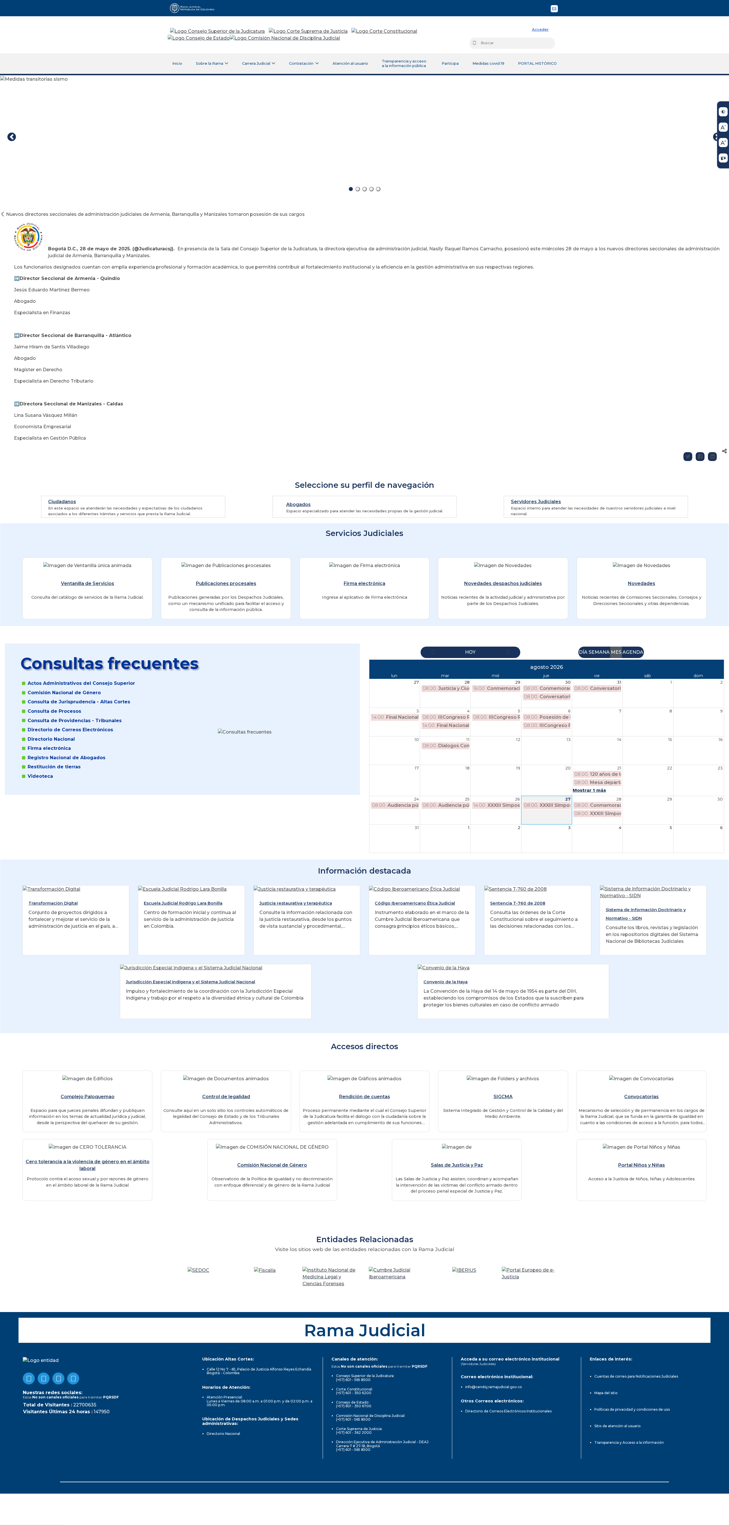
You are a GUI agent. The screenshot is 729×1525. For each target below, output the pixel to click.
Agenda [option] (632, 652)
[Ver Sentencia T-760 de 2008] (515, 889)
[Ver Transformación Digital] (51, 889)
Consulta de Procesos (54, 711)
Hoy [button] (470, 652)
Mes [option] (616, 652)
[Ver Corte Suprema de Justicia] (308, 31)
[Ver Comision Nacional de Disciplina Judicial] (285, 38)
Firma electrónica (364, 583)
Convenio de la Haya (445, 981)
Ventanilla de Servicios (87, 583)
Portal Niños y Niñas (641, 1165)
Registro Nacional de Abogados (66, 757)
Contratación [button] (301, 63)
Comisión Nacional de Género (64, 692)
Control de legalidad (226, 1096)
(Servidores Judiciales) (478, 1364)
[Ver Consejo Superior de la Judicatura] (217, 31)
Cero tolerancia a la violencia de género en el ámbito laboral (88, 1165)
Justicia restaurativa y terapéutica (295, 903)
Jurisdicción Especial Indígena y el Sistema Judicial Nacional (190, 981)
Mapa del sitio (606, 1393)
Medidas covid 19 (488, 63)
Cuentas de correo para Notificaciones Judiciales (636, 1376)
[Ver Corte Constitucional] (384, 31)
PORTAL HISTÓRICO (537, 63)
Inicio (177, 63)
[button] (433, 652)
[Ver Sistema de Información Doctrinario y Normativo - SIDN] (653, 892)
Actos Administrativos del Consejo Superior (81, 683)
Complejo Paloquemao (87, 1096)
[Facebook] (700, 456)
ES (555, 9)
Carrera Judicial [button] (256, 63)
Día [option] (583, 652)
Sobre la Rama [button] (209, 63)
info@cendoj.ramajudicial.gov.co (493, 1387)
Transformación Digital (53, 903)
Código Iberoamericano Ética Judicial (415, 903)
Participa (450, 63)
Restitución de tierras (54, 766)
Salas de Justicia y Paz (457, 1165)
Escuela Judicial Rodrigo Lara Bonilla (183, 903)
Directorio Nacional (51, 739)
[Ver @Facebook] (29, 1378)
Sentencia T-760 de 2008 (517, 903)
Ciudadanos (62, 501)
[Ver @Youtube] (44, 1378)
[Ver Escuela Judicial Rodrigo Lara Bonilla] (182, 889)
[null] (3, 214)
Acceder (540, 29)
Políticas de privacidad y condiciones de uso (632, 1409)
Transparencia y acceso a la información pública (404, 63)
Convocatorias (641, 1096)
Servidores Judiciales (536, 501)
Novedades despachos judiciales (503, 583)
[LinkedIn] (712, 456)
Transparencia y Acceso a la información (629, 1442)
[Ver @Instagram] (73, 1378)
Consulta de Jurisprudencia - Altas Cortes (79, 701)
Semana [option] (599, 652)
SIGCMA (503, 1096)
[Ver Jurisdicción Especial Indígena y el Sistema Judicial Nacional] (191, 967)
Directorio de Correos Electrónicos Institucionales (508, 1411)
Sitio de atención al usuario (617, 1426)
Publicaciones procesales (226, 583)
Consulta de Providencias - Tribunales (75, 720)
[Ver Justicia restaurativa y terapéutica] (295, 889)
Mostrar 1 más (589, 790)
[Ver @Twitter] (58, 1378)
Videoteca (40, 776)
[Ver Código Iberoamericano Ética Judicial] (414, 889)
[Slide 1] (351, 189)
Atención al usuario (350, 63)
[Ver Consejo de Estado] (199, 38)
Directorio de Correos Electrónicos (70, 729)
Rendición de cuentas (364, 1096)
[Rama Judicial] (194, 8)
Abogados (298, 504)
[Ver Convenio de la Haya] (444, 967)
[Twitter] (687, 456)
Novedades (641, 583)
